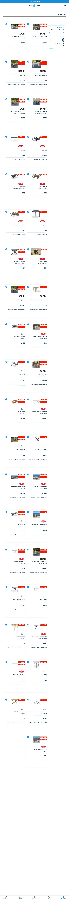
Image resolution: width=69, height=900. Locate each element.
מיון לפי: (14, 19)
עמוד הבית (63, 10)
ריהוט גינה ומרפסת (56, 10)
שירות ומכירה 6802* (34, 1)
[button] (4, 5)
